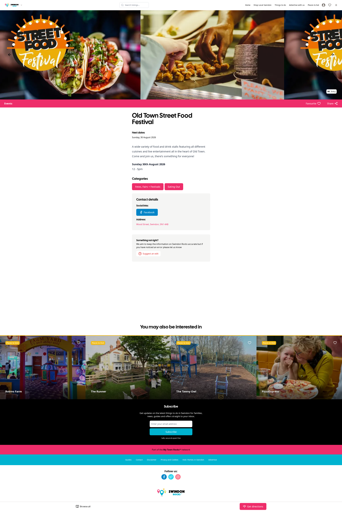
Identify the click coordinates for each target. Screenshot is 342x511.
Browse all (85, 506)
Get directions (255, 506)
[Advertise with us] (336, 5)
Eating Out (174, 186)
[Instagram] (178, 477)
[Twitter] (171, 477)
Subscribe (171, 431)
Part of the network (171, 449)
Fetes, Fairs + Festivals (147, 186)
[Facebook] (164, 477)
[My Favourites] (329, 5)
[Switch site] (21, 5)
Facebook (149, 212)
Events (8, 103)
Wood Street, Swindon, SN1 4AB (152, 224)
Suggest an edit (150, 253)
